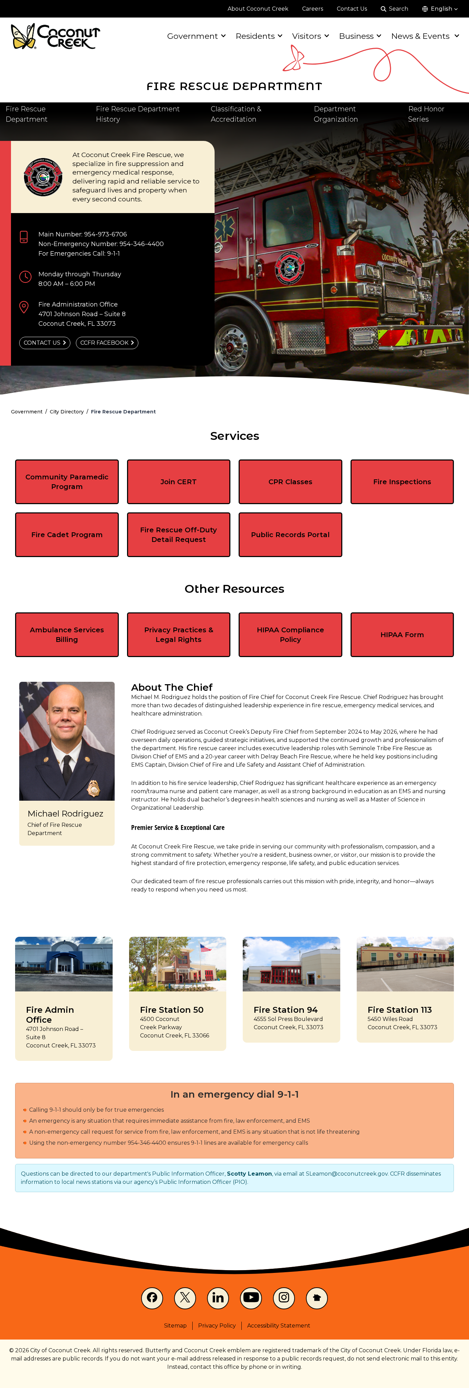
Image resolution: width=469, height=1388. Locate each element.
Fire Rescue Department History (138, 114)
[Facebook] (152, 1298)
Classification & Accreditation (236, 114)
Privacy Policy (217, 1325)
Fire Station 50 (172, 1010)
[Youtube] (251, 1298)
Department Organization (336, 114)
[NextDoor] (317, 1298)
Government (192, 36)
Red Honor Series (426, 114)
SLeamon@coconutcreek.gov (347, 1173)
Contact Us (42, 343)
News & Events (421, 36)
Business (356, 36)
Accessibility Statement (278, 1325)
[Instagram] (284, 1298)
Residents (255, 36)
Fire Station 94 (286, 1010)
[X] (185, 1298)
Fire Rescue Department (26, 114)
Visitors (306, 36)
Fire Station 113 (400, 1010)
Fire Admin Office (50, 1015)
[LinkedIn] (218, 1298)
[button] (440, 9)
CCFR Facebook (104, 343)
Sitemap (175, 1325)
